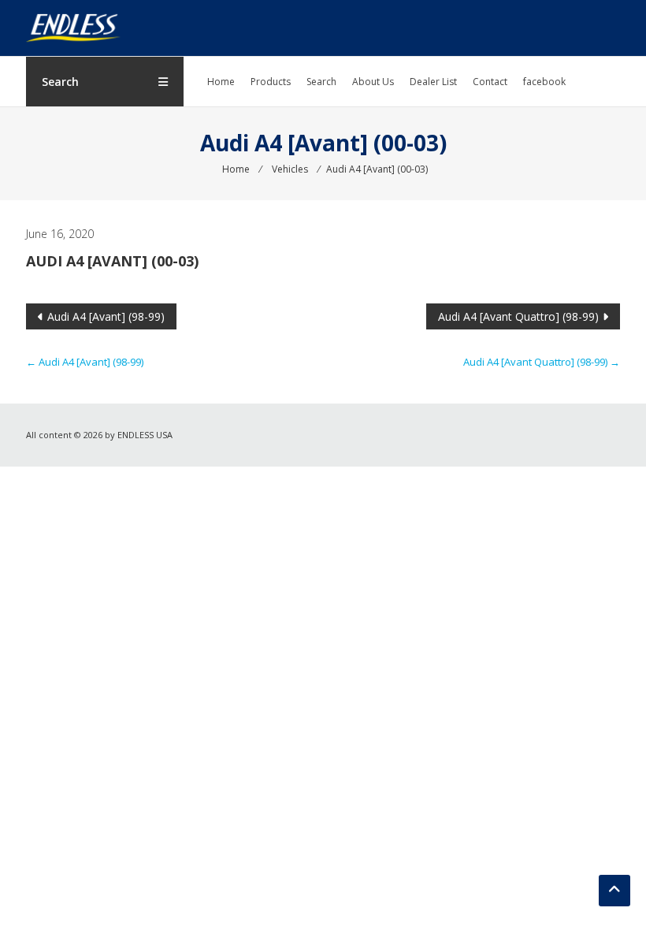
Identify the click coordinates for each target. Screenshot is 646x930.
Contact (490, 81)
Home (221, 81)
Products (271, 81)
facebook (544, 81)
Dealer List (433, 81)
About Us (373, 81)
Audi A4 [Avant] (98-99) (106, 316)
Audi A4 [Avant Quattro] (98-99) (518, 316)
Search (321, 81)
